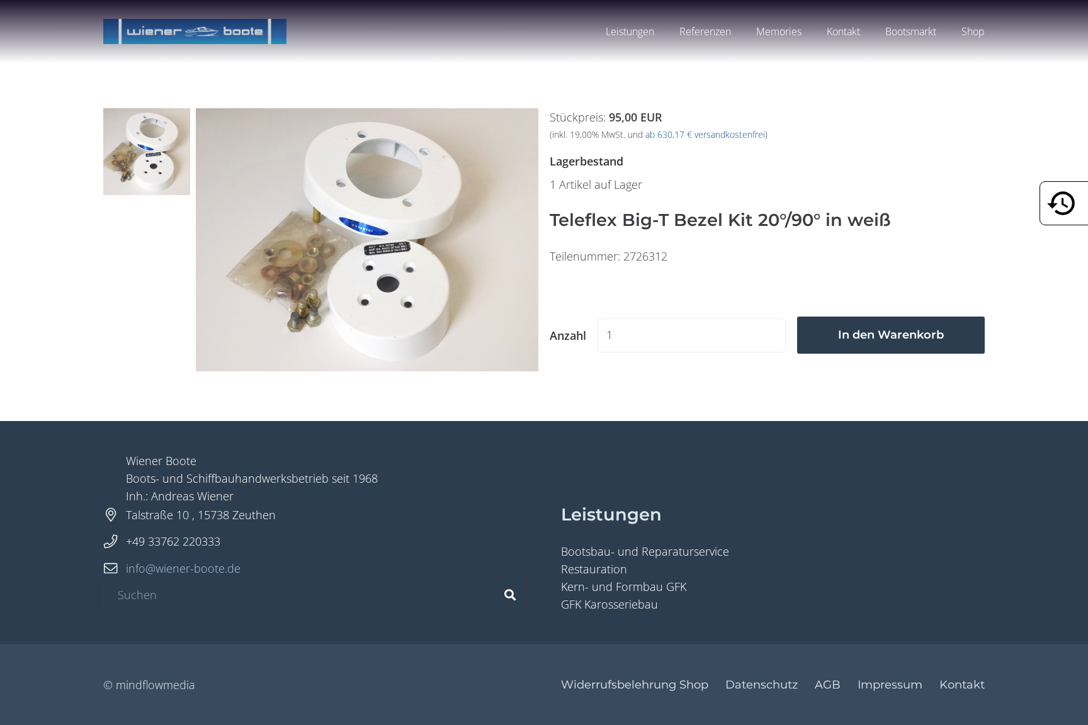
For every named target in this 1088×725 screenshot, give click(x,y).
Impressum (890, 685)
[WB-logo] (194, 31)
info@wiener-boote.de (183, 568)
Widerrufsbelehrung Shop (634, 685)
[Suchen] (510, 595)
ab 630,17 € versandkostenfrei (705, 134)
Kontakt (962, 685)
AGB (828, 685)
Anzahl (568, 335)
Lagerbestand (586, 161)
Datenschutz (761, 685)
